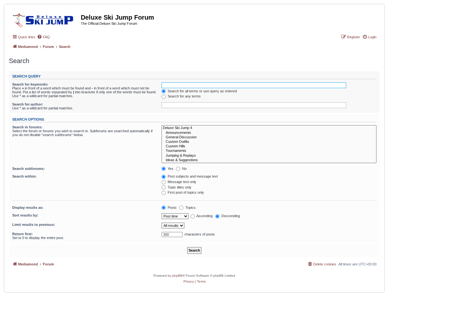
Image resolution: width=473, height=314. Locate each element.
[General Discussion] (269, 137)
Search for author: (27, 104)
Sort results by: (25, 215)
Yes (170, 169)
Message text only (181, 182)
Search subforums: (28, 169)
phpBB (177, 275)
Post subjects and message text (192, 176)
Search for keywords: (30, 84)
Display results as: (27, 207)
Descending (230, 216)
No (184, 169)
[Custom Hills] (269, 146)
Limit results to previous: (33, 224)
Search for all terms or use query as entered (202, 91)
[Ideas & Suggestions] (269, 160)
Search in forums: (27, 127)
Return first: (22, 234)
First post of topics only (185, 192)
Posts (172, 207)
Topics (190, 207)
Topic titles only (179, 187)
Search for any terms (184, 96)
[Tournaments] (269, 151)
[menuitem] (43, 37)
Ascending (204, 216)
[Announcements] (269, 133)
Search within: (24, 176)
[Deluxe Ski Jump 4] (269, 128)
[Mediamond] (45, 19)
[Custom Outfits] (269, 142)
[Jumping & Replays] (269, 155)
